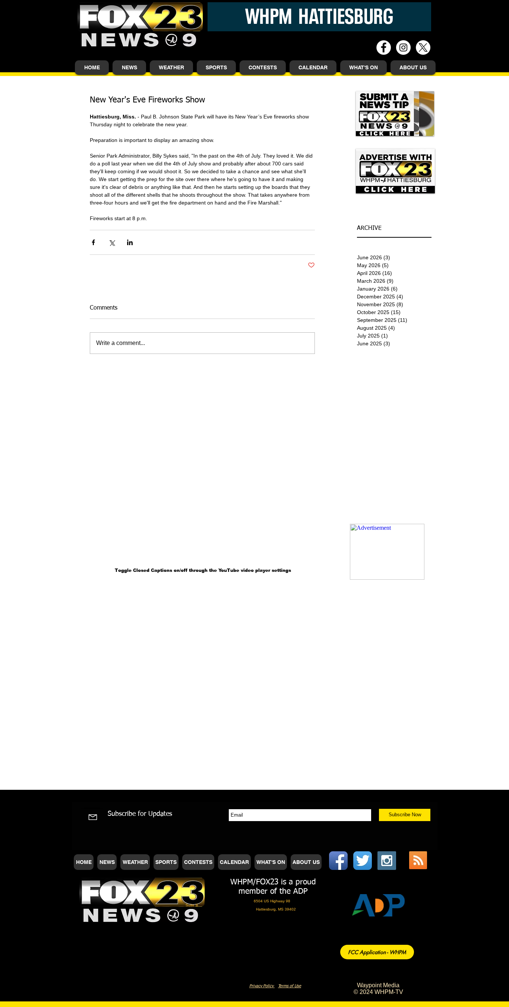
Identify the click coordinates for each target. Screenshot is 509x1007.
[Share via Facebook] (93, 242)
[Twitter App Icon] (362, 860)
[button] (129, 67)
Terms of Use (289, 986)
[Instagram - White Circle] (403, 47)
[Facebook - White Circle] (383, 47)
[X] (423, 47)
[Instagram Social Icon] (386, 860)
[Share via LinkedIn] (129, 242)
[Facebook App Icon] (338, 860)
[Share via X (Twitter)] (111, 242)
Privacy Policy (262, 986)
